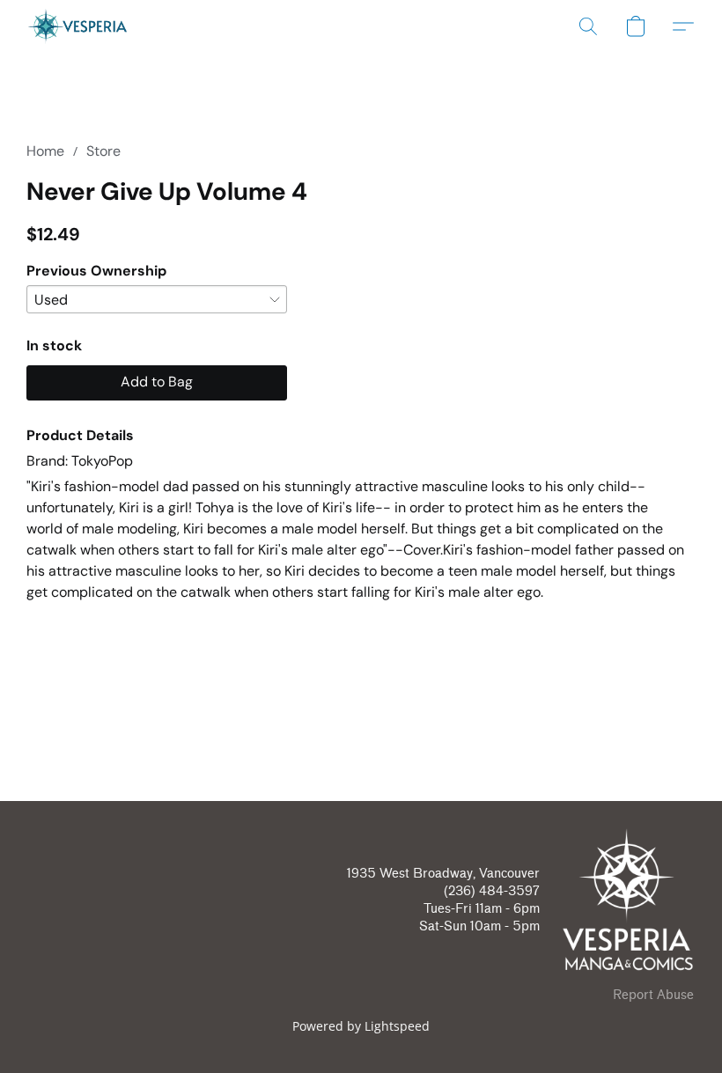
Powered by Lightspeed (361, 1026)
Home (45, 151)
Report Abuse (653, 995)
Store (103, 151)
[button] (77, 26)
